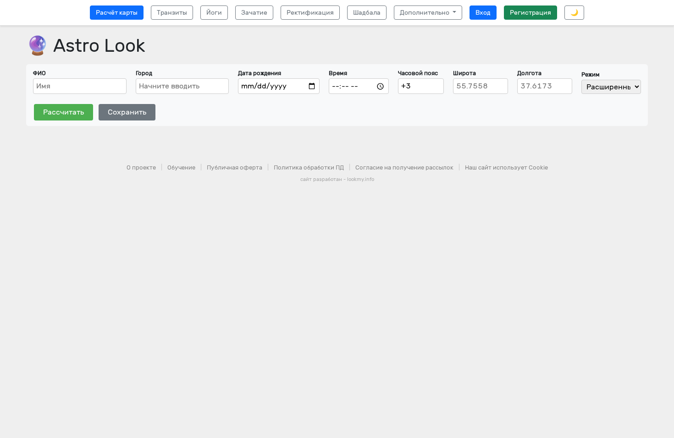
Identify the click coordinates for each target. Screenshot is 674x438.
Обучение (181, 167)
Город (144, 73)
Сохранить (127, 112)
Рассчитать (63, 112)
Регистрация (530, 12)
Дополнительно (425, 12)
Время (338, 73)
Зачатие (254, 12)
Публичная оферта (234, 167)
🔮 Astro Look (85, 45)
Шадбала (367, 12)
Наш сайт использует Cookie (506, 167)
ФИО (39, 73)
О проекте (141, 167)
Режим (590, 74)
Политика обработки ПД (309, 167)
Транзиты (172, 12)
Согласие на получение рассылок (404, 167)
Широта (464, 73)
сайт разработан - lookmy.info (337, 179)
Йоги (214, 12)
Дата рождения (259, 73)
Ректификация (310, 12)
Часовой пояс (418, 73)
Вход (483, 12)
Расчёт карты (117, 12)
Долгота (529, 73)
